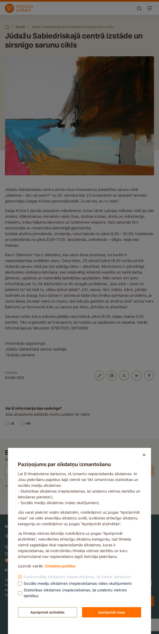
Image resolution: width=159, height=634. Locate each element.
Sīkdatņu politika (60, 566)
